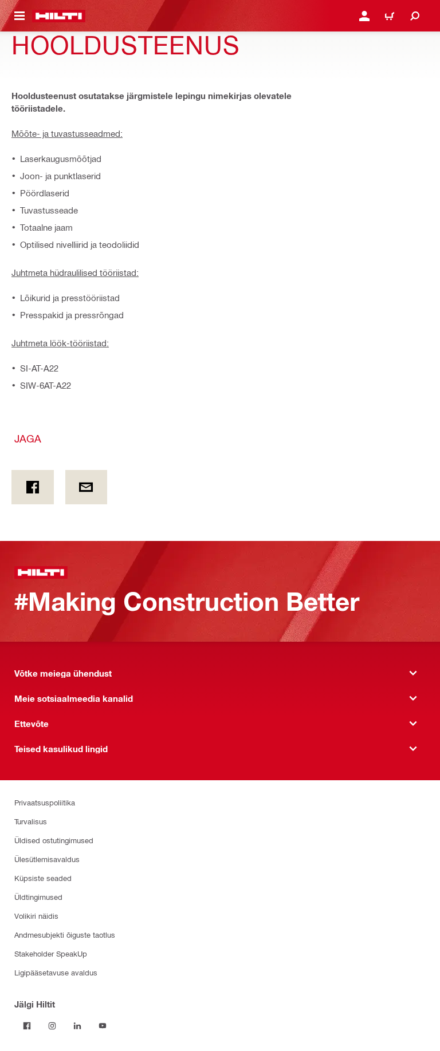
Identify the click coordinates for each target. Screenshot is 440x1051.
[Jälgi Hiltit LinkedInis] (77, 1025)
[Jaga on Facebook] (32, 487)
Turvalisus (30, 821)
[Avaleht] (58, 16)
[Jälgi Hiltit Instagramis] (52, 1025)
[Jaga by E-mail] (86, 487)
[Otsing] (414, 16)
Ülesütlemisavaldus (47, 859)
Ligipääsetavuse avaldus (55, 972)
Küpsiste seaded (43, 878)
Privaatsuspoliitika (44, 802)
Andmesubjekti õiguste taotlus (64, 934)
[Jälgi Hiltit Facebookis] (27, 1025)
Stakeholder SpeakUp (50, 953)
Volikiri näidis (36, 915)
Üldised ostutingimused (53, 840)
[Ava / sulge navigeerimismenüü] (19, 16)
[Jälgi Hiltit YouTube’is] (102, 1025)
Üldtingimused (38, 896)
